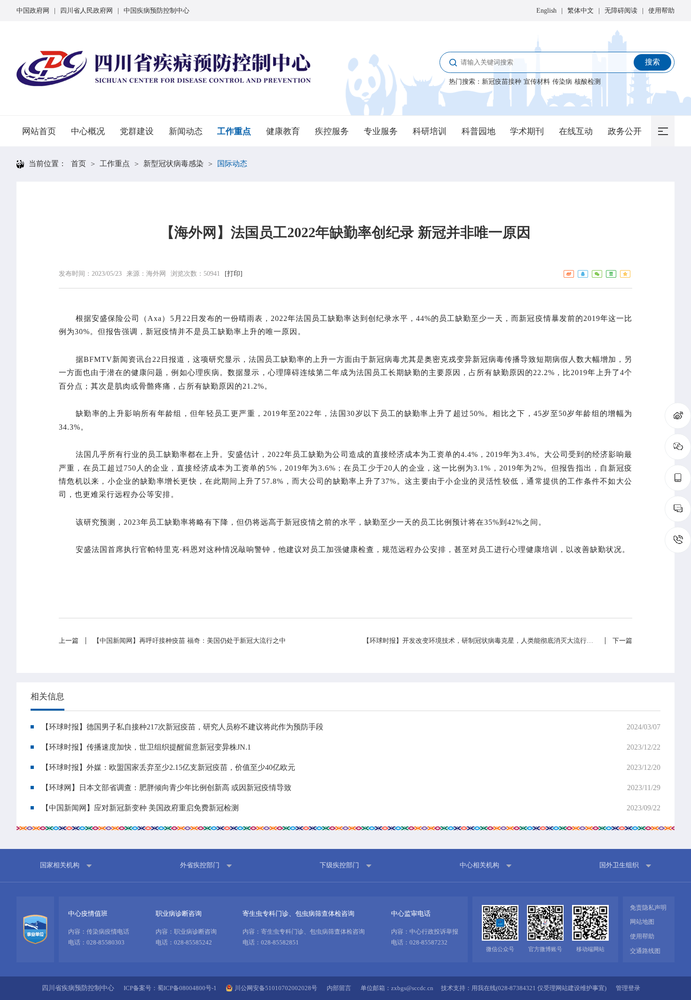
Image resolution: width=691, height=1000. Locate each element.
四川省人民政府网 (86, 10)
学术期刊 (527, 131)
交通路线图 (645, 950)
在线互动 (576, 131)
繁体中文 (580, 10)
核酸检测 (587, 81)
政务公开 (625, 131)
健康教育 (283, 131)
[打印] (234, 273)
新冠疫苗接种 (501, 81)
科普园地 (478, 131)
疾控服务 (332, 131)
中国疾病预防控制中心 (156, 10)
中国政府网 (32, 10)
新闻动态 (186, 131)
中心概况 (88, 131)
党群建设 (137, 131)
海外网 (156, 273)
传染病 (562, 81)
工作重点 (234, 131)
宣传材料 (537, 81)
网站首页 (39, 131)
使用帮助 (661, 10)
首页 (78, 164)
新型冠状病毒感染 (173, 164)
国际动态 (232, 164)
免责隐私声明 (648, 907)
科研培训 (430, 131)
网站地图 (642, 921)
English (546, 10)
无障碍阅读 (621, 10)
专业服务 (381, 131)
